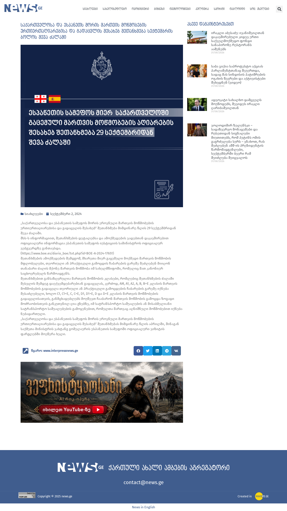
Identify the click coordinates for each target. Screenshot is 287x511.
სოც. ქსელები (259, 9)
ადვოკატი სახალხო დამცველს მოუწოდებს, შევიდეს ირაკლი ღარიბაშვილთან (236, 104)
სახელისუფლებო (115, 9)
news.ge (67, 496)
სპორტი (219, 9)
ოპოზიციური (140, 9)
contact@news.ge (144, 482)
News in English (143, 507)
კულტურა (202, 9)
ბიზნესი (159, 9)
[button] (279, 9)
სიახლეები (90, 9)
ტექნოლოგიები (180, 9)
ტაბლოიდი (237, 9)
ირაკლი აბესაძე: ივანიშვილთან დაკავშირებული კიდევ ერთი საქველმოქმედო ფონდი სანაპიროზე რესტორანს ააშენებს (237, 41)
